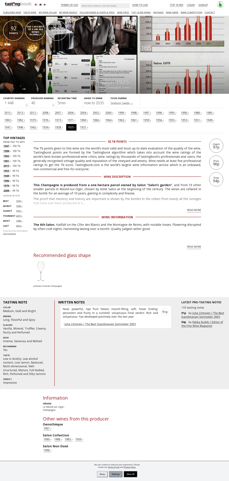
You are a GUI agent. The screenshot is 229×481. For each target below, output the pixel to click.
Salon (102, 87)
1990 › (185, 113)
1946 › (21, 127)
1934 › (46, 127)
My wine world (68, 12)
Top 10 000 (176, 5)
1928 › (59, 127)
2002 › (96, 113)
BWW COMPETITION (191, 12)
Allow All (130, 474)
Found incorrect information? (15, 232)
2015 (6, 166)
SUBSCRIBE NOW (12, 12)
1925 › (71, 127)
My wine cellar (48, 12)
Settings (116, 474)
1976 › (46, 120)
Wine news (172, 12)
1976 (6, 185)
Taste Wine (29, 12)
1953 (6, 171)
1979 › (33, 120)
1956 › (160, 120)
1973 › (59, 120)
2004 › (84, 113)
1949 (6, 176)
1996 (6, 181)
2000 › (109, 113)
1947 (6, 146)
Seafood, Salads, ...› (122, 103)
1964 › (109, 120)
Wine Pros (123, 12)
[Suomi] (45, 5)
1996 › (160, 113)
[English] (36, 5)
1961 (6, 161)
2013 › (21, 113)
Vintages (158, 12)
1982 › (21, 120)
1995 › (172, 113)
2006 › (71, 113)
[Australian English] (40, 5)
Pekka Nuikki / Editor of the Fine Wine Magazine (202, 324)
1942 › (33, 127)
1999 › (122, 113)
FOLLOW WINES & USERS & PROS (97, 12)
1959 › (147, 120)
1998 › (134, 113)
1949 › (210, 120)
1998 (6, 151)
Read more (194, 210)
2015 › (8, 113)
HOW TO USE (140, 5)
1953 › (185, 120)
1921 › (84, 127)
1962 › (122, 120)
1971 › (71, 120)
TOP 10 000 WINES (141, 12)
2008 (6, 190)
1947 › (8, 127)
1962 (6, 156)
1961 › (134, 120)
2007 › (59, 113)
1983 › (8, 120)
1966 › (96, 120)
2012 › (33, 113)
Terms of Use (113, 467)
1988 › (197, 113)
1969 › (84, 120)
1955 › (172, 120)
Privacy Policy (130, 467)
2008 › (46, 113)
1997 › (147, 113)
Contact (210, 12)
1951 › (197, 120)
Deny (102, 474)
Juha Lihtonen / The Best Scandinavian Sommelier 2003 (202, 315)
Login (191, 5)
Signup (203, 5)
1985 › (210, 113)
